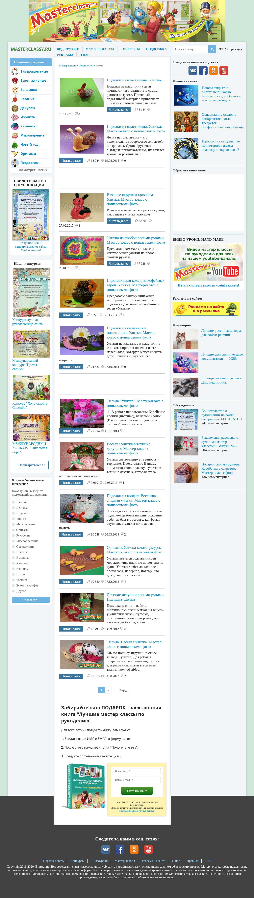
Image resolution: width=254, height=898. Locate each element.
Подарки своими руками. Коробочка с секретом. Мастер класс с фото (220, 468)
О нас (176, 860)
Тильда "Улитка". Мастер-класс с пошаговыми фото (135, 403)
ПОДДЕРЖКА (156, 49)
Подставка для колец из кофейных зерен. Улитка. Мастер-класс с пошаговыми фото (136, 285)
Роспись (21, 580)
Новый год (29, 144)
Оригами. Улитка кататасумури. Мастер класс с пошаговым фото (134, 549)
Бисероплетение (34, 71)
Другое (21, 591)
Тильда (21, 518)
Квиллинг (28, 126)
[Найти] (212, 49)
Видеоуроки (99, 860)
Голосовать (30, 599)
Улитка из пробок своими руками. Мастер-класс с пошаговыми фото (136, 240)
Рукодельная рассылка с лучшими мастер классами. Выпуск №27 (219, 442)
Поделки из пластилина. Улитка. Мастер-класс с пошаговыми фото (136, 128)
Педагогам (29, 163)
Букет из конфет (34, 80)
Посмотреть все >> (31, 465)
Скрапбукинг (25, 546)
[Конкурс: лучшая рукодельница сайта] (31, 279)
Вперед (123, 690)
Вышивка (28, 89)
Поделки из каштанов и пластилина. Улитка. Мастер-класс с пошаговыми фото (132, 332)
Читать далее (118, 109)
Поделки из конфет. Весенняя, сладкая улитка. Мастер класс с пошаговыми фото (133, 500)
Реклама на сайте (153, 860)
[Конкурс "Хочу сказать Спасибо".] (31, 387)
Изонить (27, 117)
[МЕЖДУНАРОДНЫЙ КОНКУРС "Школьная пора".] (31, 425)
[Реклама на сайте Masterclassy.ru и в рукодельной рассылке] (206, 315)
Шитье (20, 574)
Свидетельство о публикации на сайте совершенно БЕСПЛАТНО (221, 415)
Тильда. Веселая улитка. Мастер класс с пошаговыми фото (134, 644)
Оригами (28, 153)
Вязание (27, 99)
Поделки (22, 513)
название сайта (31, 49)
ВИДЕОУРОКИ (68, 49)
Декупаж (27, 108)
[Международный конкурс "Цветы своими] (31, 342)
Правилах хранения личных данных (136, 811)
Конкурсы (77, 860)
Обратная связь (53, 860)
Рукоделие (23, 535)
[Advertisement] (131, 176)
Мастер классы (125, 860)
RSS (208, 860)
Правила (192, 860)
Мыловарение (32, 135)
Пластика (22, 552)
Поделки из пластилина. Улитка (134, 80)
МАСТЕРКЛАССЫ (100, 49)
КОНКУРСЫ (130, 49)
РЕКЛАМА (65, 55)
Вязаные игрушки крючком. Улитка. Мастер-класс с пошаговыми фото (130, 199)
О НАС (85, 55)
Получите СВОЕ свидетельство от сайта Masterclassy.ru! (30, 246)
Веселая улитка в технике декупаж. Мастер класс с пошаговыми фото (128, 448)
